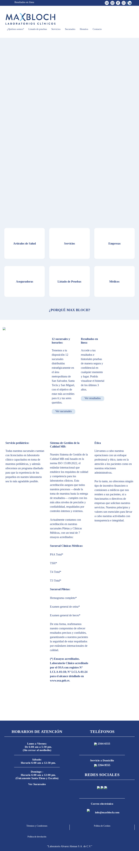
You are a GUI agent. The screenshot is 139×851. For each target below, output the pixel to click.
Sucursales (69, 29)
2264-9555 (104, 765)
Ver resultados (93, 398)
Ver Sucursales (37, 784)
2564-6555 (104, 743)
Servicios (55, 29)
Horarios (83, 29)
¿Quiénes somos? (15, 29)
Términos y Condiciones (36, 826)
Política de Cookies (102, 826)
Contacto (97, 29)
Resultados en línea (24, 2)
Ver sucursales (63, 411)
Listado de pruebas (37, 29)
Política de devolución (37, 836)
